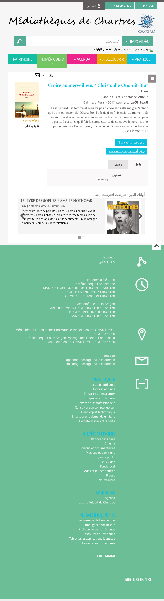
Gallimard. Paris (94, 102)
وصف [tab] (118, 164)
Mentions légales (138, 579)
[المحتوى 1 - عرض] (79, 237)
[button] (27, 100)
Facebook (109, 257)
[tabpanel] (82, 157)
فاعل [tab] (138, 164)
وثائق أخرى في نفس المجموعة (127, 151)
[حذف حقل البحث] (28, 41)
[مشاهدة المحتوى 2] (83, 237)
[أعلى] (156, 246)
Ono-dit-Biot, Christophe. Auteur (125, 97)
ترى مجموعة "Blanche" (131, 142)
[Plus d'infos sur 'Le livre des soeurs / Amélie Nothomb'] (123, 226)
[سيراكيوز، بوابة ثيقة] (82, 23)
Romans (102, 179)
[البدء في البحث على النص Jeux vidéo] (20, 41)
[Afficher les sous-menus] (139, 5)
